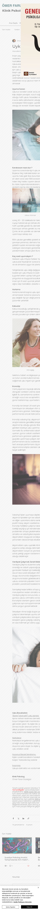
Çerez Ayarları (10, 907)
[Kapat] (37, 888)
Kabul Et (29, 907)
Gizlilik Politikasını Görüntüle (22, 902)
